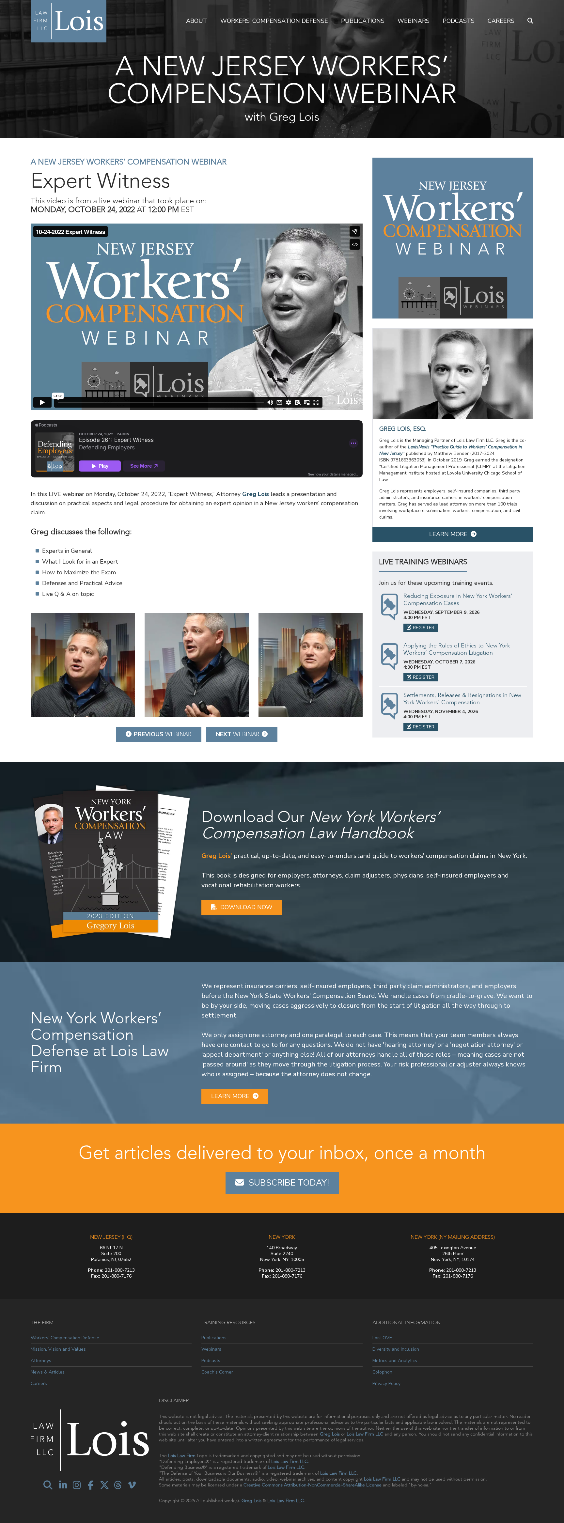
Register (423, 628)
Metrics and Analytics (394, 1361)
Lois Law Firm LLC (365, 1434)
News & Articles (48, 1372)
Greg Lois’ (216, 855)
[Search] (530, 21)
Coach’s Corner (217, 1372)
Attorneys (41, 1361)
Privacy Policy (386, 1383)
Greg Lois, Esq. (403, 428)
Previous (163, 734)
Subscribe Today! (289, 1183)
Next (237, 734)
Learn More (448, 534)
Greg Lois (255, 494)
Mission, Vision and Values (58, 1349)
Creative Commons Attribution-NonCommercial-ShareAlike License (312, 1485)
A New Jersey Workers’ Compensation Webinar (129, 161)
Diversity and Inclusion (395, 1349)
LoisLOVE (382, 1338)
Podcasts (459, 21)
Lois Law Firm (182, 1455)
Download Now (246, 907)
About (196, 21)
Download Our (320, 824)
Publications (362, 21)
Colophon (382, 1372)
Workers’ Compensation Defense (274, 21)
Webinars (414, 21)
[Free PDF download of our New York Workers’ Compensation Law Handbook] (111, 861)
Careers (501, 21)
